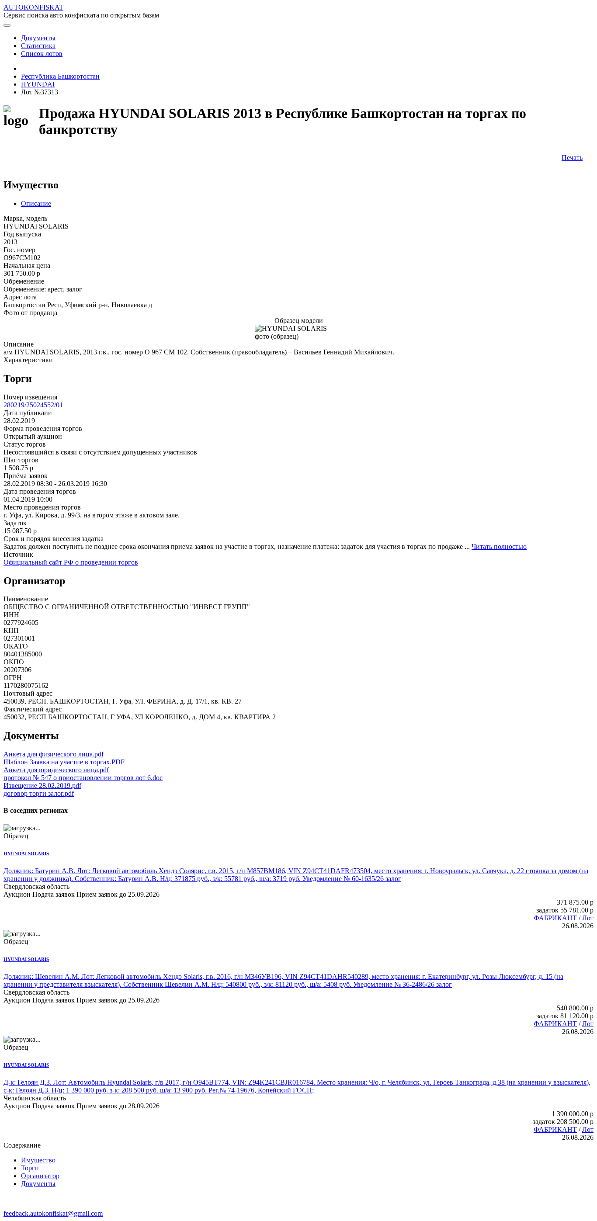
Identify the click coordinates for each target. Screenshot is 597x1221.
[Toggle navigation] (6, 25)
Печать (572, 157)
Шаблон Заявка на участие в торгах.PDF (64, 762)
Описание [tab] (36, 203)
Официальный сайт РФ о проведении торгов (70, 562)
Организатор (40, 1175)
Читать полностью (499, 546)
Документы (38, 1183)
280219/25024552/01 (33, 405)
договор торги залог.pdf (38, 793)
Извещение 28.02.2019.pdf (42, 785)
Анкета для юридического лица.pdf (56, 770)
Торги (30, 1168)
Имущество (38, 1160)
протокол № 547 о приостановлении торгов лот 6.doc (83, 777)
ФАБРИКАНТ (555, 918)
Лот (588, 918)
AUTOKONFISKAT (33, 7)
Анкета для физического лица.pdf (53, 754)
